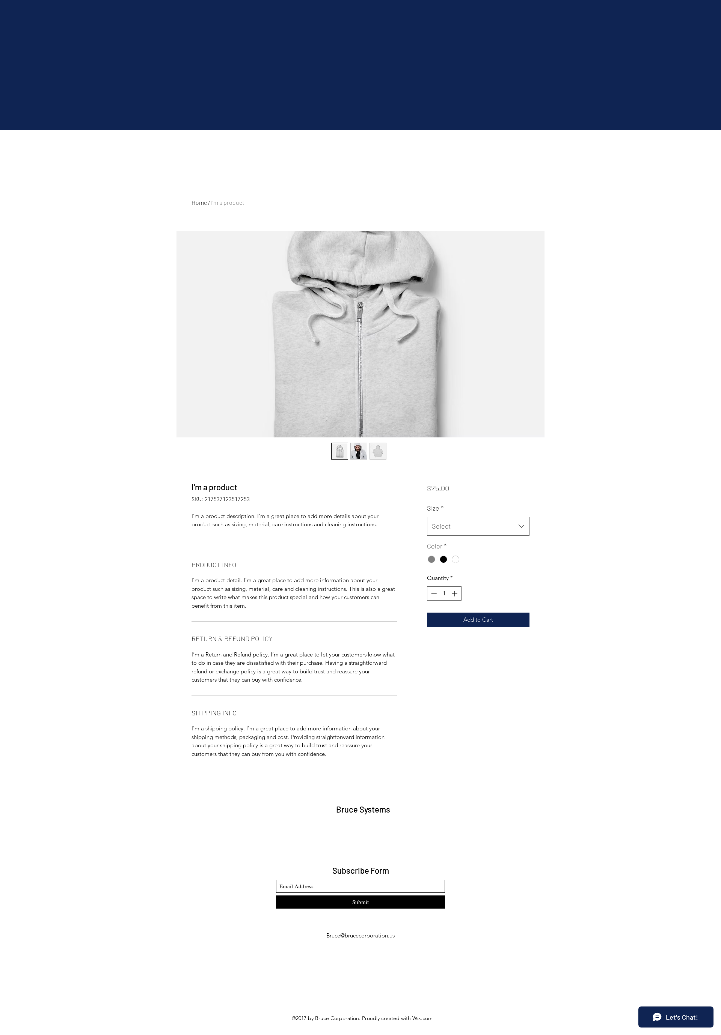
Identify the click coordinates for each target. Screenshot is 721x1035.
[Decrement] (433, 594)
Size (435, 508)
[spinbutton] (444, 594)
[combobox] (478, 526)
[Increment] (455, 594)
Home (199, 202)
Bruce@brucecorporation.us (360, 935)
